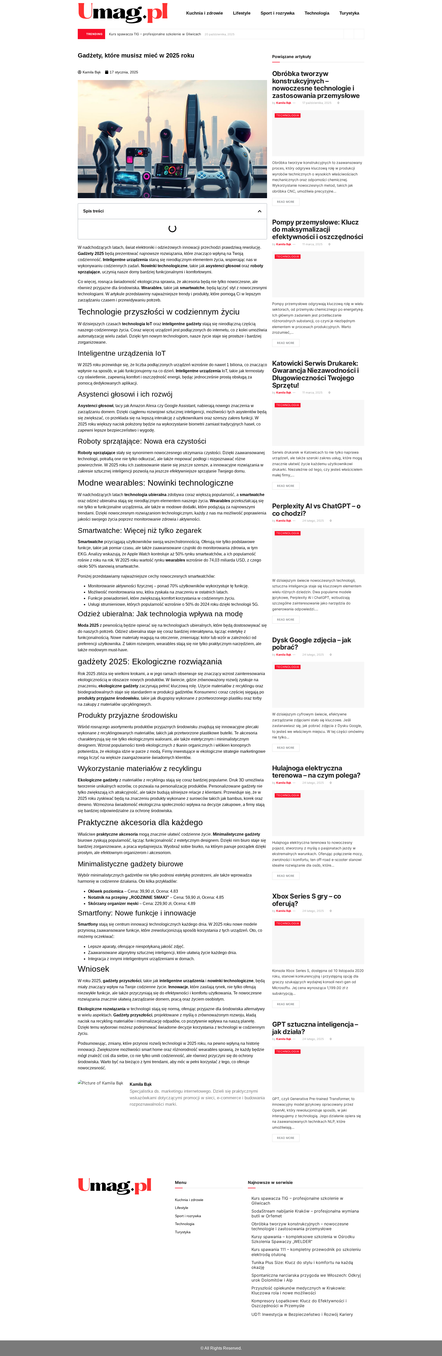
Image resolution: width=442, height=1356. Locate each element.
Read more (286, 202)
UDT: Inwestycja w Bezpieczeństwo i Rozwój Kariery (302, 1314)
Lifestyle (241, 13)
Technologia (317, 13)
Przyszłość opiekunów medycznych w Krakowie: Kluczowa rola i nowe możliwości (298, 1290)
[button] (260, 211)
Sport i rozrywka (277, 13)
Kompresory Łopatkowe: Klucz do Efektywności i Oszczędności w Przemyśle (299, 1303)
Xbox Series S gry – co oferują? (306, 899)
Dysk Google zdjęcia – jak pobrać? (311, 643)
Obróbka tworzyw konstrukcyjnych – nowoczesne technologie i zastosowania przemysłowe (316, 84)
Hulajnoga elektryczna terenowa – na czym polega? (316, 771)
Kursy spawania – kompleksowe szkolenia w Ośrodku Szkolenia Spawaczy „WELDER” (303, 1239)
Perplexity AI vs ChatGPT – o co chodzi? (316, 509)
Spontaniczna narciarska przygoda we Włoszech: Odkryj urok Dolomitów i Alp (306, 1278)
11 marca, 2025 (312, 244)
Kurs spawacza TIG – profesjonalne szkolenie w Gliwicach (155, 34)
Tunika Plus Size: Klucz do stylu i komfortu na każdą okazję (302, 1265)
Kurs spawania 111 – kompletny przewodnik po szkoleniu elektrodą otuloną (306, 1252)
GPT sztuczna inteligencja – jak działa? (315, 1028)
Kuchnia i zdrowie (204, 13)
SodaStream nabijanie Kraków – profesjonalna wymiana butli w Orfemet (305, 1213)
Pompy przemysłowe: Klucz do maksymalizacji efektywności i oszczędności (317, 229)
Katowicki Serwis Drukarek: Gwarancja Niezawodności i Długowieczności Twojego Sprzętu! (315, 374)
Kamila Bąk (283, 103)
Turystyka (349, 13)
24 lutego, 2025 (313, 520)
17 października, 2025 (317, 103)
